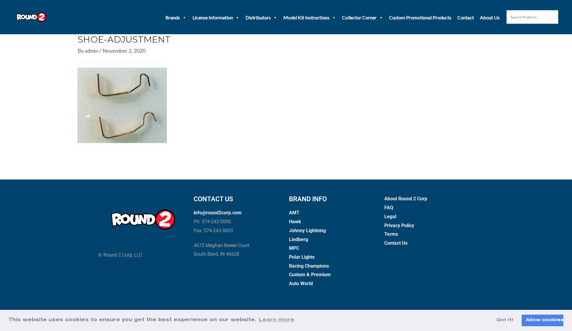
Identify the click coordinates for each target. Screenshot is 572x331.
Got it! (504, 320)
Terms (391, 234)
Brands (172, 17)
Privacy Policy (399, 225)
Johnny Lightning (307, 230)
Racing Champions (309, 266)
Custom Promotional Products (420, 17)
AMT (294, 213)
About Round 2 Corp (405, 199)
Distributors (258, 17)
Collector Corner (359, 17)
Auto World (301, 283)
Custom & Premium (310, 274)
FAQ (388, 207)
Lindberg (298, 239)
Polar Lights (302, 257)
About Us (490, 17)
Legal (390, 216)
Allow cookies (544, 320)
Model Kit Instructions (306, 17)
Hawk (295, 221)
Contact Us (396, 243)
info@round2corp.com (218, 213)
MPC (294, 248)
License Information (212, 17)
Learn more (276, 320)
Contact (465, 17)
